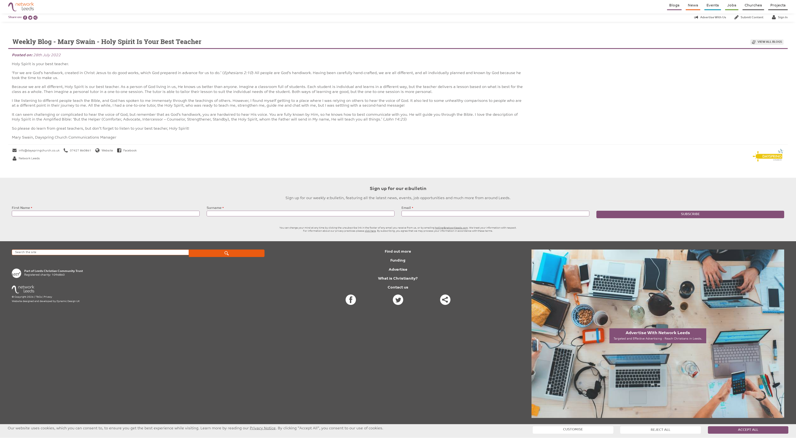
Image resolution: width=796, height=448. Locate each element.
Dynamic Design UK (68, 301)
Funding (397, 261)
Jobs (731, 5)
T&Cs (38, 297)
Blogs (674, 5)
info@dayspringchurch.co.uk (39, 150)
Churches (753, 5)
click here (370, 231)
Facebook (130, 150)
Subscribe (690, 214)
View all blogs (770, 42)
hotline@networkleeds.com (451, 228)
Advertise (398, 270)
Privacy (48, 297)
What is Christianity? (398, 279)
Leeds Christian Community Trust (59, 271)
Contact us (398, 288)
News (693, 5)
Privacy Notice (263, 428)
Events (712, 5)
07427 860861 (80, 150)
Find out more (398, 252)
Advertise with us (713, 17)
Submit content (752, 17)
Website (107, 150)
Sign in (783, 17)
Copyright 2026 (24, 297)
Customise (573, 429)
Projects (778, 5)
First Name (21, 208)
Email (406, 208)
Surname (214, 208)
